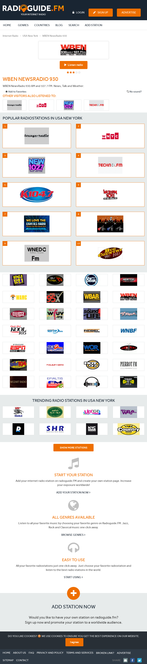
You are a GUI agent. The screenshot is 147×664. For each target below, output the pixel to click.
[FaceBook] (133, 660)
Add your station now (72, 492)
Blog (59, 25)
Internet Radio (10, 35)
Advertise (129, 12)
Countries (42, 25)
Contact (22, 660)
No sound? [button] (135, 91)
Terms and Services (79, 652)
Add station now (74, 607)
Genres (23, 25)
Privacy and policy (50, 652)
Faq (31, 652)
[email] (126, 660)
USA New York (30, 35)
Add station (93, 25)
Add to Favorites (17, 91)
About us (19, 652)
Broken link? (105, 653)
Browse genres (72, 534)
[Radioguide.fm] (33, 9)
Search (73, 25)
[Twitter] (140, 660)
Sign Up (103, 12)
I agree (74, 642)
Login (80, 12)
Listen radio (75, 65)
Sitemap (8, 660)
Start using (72, 577)
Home (9, 25)
